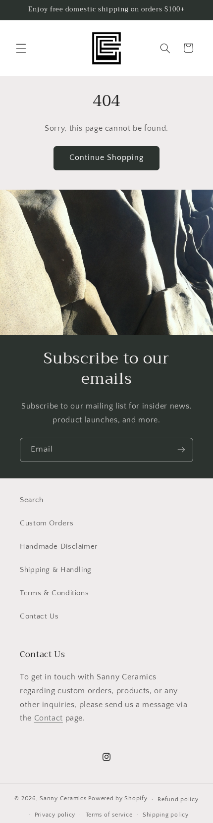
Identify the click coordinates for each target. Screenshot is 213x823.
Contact (48, 718)
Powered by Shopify (117, 799)
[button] (20, 48)
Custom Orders (46, 523)
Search (32, 500)
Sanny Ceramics (63, 799)
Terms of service (109, 815)
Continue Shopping (106, 158)
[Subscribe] (181, 450)
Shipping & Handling (56, 570)
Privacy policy (55, 815)
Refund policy (178, 799)
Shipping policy (166, 815)
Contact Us (39, 616)
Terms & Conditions (54, 593)
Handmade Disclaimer (59, 547)
